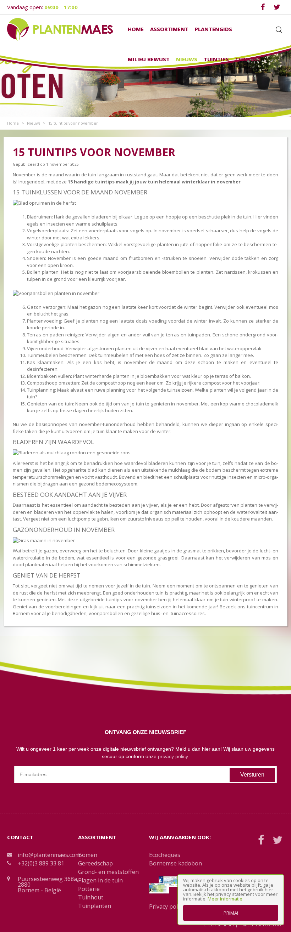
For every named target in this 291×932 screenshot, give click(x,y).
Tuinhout (90, 897)
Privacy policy (167, 906)
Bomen (87, 855)
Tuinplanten (94, 906)
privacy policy (173, 756)
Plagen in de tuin (100, 880)
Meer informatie (225, 899)
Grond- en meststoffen (108, 872)
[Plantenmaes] (60, 29)
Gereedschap (95, 863)
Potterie (89, 889)
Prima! (231, 913)
